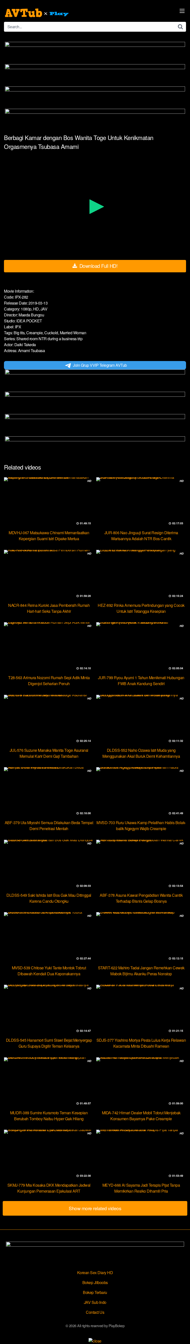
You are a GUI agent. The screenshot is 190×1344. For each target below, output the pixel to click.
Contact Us (95, 1312)
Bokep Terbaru (95, 1292)
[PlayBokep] (37, 13)
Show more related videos (95, 1208)
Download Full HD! (98, 265)
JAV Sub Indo (95, 1302)
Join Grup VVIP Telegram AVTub (100, 365)
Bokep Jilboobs (95, 1282)
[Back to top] (181, 1333)
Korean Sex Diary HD (95, 1272)
